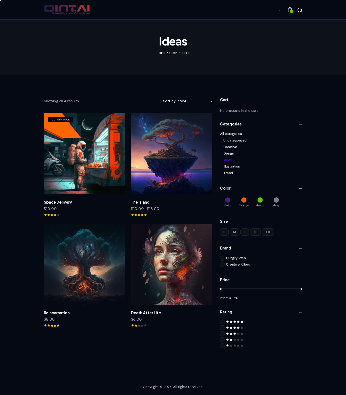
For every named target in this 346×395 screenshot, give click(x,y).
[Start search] (299, 10)
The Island (140, 202)
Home (161, 53)
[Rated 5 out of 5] (261, 321)
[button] (79, 153)
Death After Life (146, 312)
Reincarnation (57, 312)
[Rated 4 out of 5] (261, 327)
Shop (173, 53)
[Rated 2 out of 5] (261, 339)
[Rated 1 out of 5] (261, 345)
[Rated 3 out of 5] (261, 333)
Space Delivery (58, 202)
